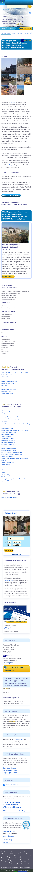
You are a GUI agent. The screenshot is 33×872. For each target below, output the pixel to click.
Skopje (13, 102)
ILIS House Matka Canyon (8, 442)
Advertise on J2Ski (9, 831)
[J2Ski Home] (5, 10)
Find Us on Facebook (12, 785)
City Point (4, 422)
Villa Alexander (5, 477)
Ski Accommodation (11, 805)
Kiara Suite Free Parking (7, 444)
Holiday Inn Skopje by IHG (8, 383)
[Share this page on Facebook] (30, 14)
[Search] (30, 6)
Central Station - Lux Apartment (10, 420)
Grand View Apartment (7, 438)
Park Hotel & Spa (6, 391)
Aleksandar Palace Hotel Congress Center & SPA (14, 373)
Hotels (3, 28)
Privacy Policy (7, 840)
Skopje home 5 (5, 464)
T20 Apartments (6, 473)
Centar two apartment (7, 418)
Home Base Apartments (8, 440)
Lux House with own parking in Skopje (11, 452)
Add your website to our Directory (14, 811)
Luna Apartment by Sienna (8, 450)
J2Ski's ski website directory (13, 802)
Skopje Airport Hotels (10, 773)
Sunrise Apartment (6, 471)
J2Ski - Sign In (26, 28)
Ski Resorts (6, 33)
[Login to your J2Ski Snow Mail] (16, 612)
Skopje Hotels (11, 513)
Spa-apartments (5, 469)
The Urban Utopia (6, 475)
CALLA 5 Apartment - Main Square (10, 416)
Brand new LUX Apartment (8, 414)
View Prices (8, 276)
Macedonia (11, 28)
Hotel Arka (4, 385)
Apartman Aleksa (6, 410)
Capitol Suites (5, 376)
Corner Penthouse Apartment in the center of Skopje (16, 424)
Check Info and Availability (11, 195)
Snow (13, 33)
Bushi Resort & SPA (6, 374)
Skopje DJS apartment (7, 462)
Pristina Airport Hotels (10, 770)
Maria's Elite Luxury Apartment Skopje (11, 454)
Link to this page (8, 836)
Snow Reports (18, 2)
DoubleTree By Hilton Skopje (9, 381)
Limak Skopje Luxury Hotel (8, 389)
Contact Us (6, 842)
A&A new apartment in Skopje (9, 497)
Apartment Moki (5, 412)
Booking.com (19, 739)
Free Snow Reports (16, 622)
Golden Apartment (6, 436)
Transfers (27, 33)
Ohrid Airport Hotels (9, 768)
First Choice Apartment (7, 434)
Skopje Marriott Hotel (7, 393)
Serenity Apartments (7, 456)
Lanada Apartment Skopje (8, 448)
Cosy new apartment (7, 428)
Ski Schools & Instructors (13, 807)
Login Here (9, 628)
